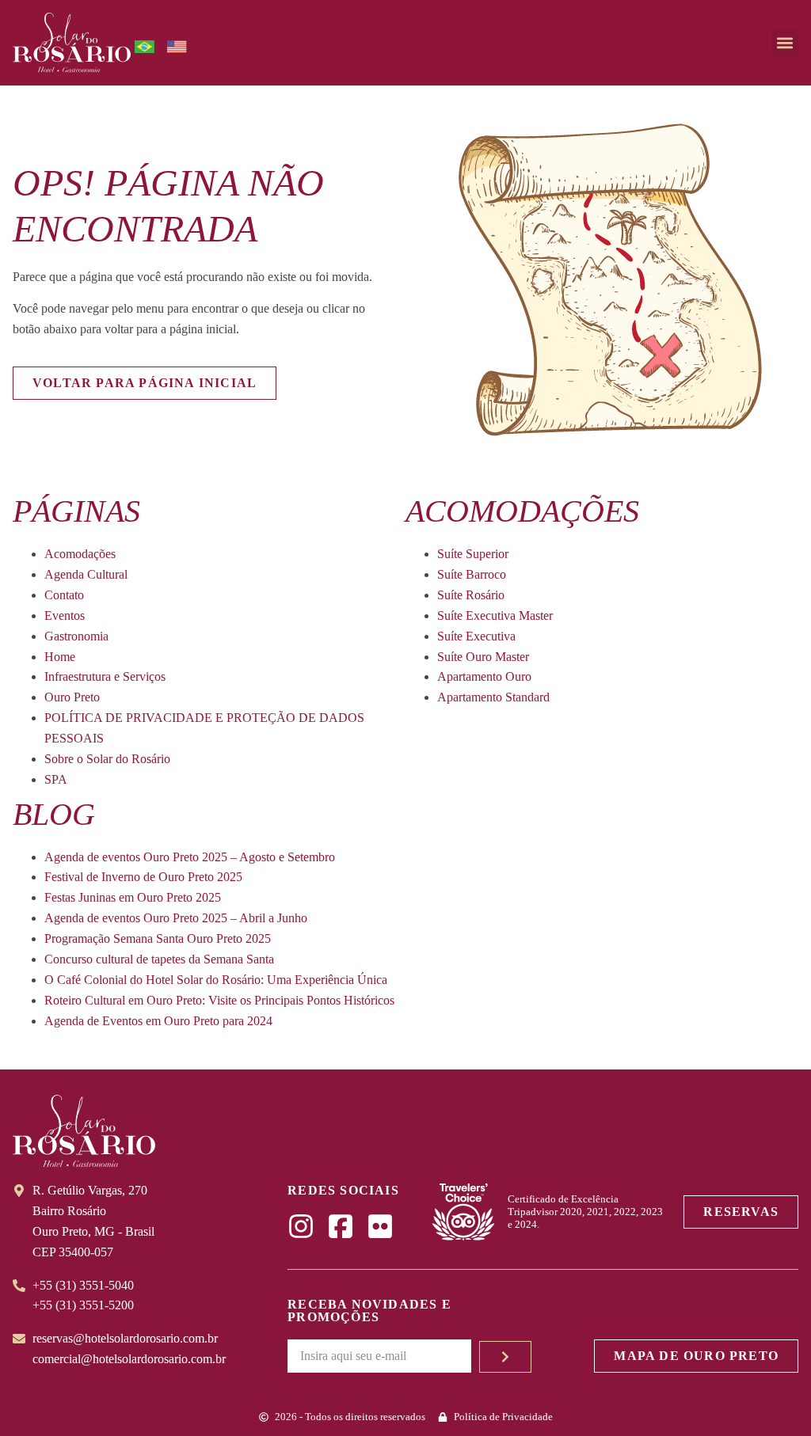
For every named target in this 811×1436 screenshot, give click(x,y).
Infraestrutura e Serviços (105, 676)
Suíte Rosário (470, 595)
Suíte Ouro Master (483, 656)
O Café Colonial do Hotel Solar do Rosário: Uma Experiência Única (215, 979)
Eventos (64, 615)
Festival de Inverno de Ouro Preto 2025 (143, 876)
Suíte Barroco (471, 574)
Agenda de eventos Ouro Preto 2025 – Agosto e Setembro (189, 857)
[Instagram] (300, 1226)
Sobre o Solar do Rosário (107, 758)
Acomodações (80, 553)
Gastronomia (76, 636)
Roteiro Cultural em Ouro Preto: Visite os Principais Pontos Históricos (219, 1000)
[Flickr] (380, 1226)
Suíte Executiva (476, 636)
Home (59, 656)
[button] (785, 43)
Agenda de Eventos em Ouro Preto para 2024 (158, 1021)
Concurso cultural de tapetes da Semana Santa (159, 959)
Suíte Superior (472, 553)
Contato (64, 595)
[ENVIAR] (505, 1357)
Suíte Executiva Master (495, 615)
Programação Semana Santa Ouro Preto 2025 (157, 938)
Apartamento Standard (493, 697)
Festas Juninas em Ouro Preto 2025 (132, 897)
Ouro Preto (72, 697)
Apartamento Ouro (484, 676)
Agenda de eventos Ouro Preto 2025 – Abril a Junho (175, 918)
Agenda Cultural (86, 574)
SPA (55, 779)
